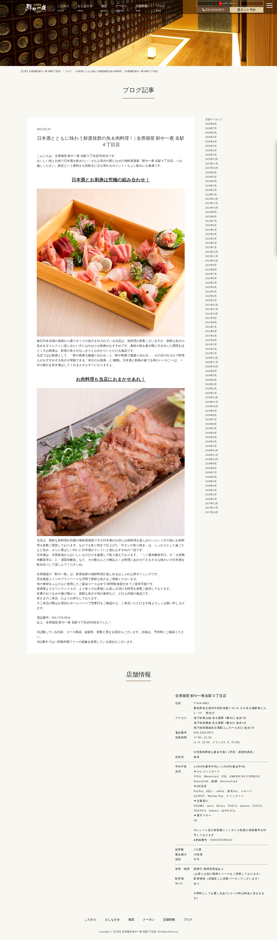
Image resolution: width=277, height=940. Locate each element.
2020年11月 (211, 362)
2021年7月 (211, 326)
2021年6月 (211, 331)
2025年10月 (211, 168)
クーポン (149, 919)
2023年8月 (211, 216)
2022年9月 (211, 265)
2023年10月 (211, 207)
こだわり (91, 919)
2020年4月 (211, 379)
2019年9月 (211, 410)
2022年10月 (211, 260)
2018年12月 (211, 450)
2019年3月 (211, 437)
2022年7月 (211, 273)
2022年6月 (211, 278)
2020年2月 (211, 388)
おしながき (112, 919)
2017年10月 (211, 512)
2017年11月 (211, 507)
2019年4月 (211, 432)
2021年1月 (211, 353)
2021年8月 (211, 322)
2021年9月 (211, 318)
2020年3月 (211, 384)
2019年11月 (211, 402)
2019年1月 (211, 446)
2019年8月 (211, 415)
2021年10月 (211, 313)
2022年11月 (211, 256)
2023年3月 (211, 238)
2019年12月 (211, 397)
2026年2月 (211, 150)
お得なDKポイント (231, 3)
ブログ (187, 919)
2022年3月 (211, 291)
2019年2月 (211, 441)
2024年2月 (211, 190)
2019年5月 (211, 428)
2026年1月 (211, 154)
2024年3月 (211, 185)
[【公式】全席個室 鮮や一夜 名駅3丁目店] (37, 8)
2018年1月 (211, 499)
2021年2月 (211, 349)
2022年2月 (211, 296)
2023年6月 (211, 225)
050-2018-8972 (215, 9)
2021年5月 (211, 335)
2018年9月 (211, 463)
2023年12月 (211, 198)
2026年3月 (211, 145)
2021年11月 (211, 309)
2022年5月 (211, 282)
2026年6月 (211, 132)
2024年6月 (211, 172)
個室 (131, 919)
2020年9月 (211, 371)
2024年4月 (211, 181)
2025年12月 (211, 159)
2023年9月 (211, 212)
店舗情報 (169, 919)
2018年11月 (211, 455)
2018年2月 (211, 494)
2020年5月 (211, 375)
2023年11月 (211, 203)
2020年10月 (211, 366)
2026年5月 (211, 137)
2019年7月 (211, 419)
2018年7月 (211, 472)
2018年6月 (211, 477)
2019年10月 (211, 406)
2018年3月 (211, 490)
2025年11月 (211, 163)
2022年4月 (211, 287)
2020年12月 (211, 357)
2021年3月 (211, 344)
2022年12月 (211, 251)
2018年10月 (211, 459)
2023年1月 (211, 247)
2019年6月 (211, 424)
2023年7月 (211, 220)
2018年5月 (211, 481)
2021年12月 (211, 304)
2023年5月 (211, 229)
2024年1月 (211, 194)
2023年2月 (211, 243)
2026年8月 (211, 123)
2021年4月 (211, 340)
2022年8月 (211, 269)
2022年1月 (211, 300)
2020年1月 (211, 393)
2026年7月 (211, 128)
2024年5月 (211, 176)
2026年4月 (211, 141)
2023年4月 (211, 234)
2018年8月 (211, 468)
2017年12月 (211, 503)
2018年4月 (211, 485)
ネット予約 (248, 9)
